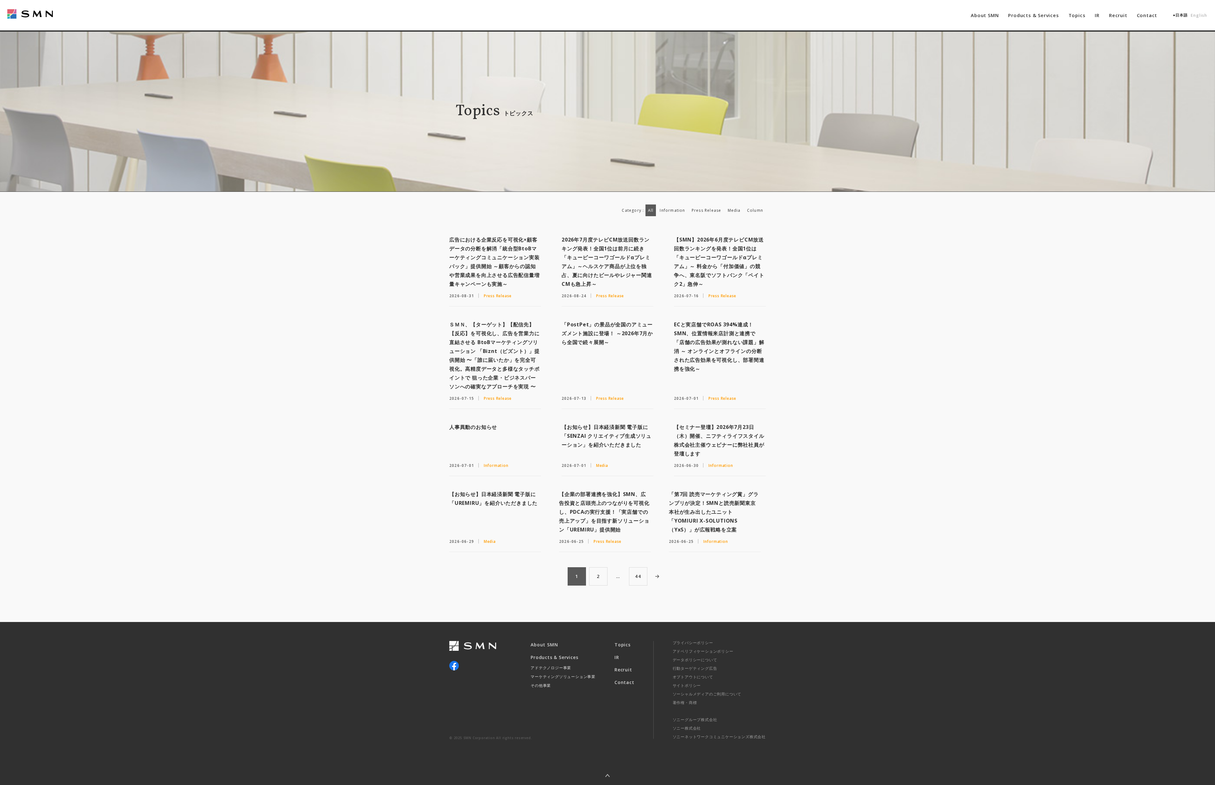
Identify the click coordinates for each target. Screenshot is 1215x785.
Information (672, 210)
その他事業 (541, 685)
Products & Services (1033, 15)
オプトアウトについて (693, 677)
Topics (1077, 15)
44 (638, 576)
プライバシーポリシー (693, 642)
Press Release (706, 210)
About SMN (985, 15)
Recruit (1118, 15)
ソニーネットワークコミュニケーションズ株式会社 (719, 736)
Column (755, 210)
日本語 (1181, 15)
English (1199, 15)
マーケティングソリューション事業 (563, 676)
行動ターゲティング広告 (695, 668)
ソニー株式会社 (687, 728)
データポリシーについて (695, 660)
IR (1097, 15)
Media (734, 210)
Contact (1147, 15)
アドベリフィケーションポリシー (703, 651)
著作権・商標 (685, 702)
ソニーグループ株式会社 (695, 719)
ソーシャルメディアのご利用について (707, 694)
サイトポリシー (687, 685)
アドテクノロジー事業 (551, 667)
